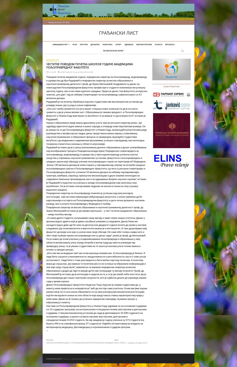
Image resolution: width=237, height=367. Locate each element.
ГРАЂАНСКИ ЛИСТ (118, 33)
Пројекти (170, 44)
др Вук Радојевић (66, 72)
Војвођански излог (113, 51)
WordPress (85, 359)
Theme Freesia (76, 359)
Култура (84, 44)
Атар (74, 44)
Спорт (118, 44)
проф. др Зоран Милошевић (83, 72)
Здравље (128, 44)
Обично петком (144, 44)
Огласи (158, 44)
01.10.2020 (52, 72)
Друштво (95, 44)
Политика (108, 44)
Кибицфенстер (60, 44)
